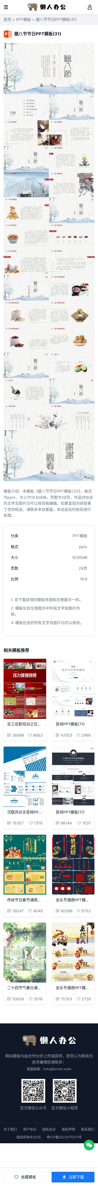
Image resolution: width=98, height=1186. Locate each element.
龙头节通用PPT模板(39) (73, 900)
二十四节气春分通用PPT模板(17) (25, 987)
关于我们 (10, 1129)
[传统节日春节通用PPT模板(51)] (25, 865)
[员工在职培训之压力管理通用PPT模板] (25, 689)
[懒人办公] (47, 6)
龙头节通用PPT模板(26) (73, 987)
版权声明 (68, 1129)
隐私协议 (49, 1129)
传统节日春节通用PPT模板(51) (25, 900)
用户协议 (29, 1129)
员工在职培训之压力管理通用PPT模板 (25, 724)
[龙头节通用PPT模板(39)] (73, 865)
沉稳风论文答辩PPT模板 (25, 812)
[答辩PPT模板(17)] (73, 777)
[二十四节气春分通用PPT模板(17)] (25, 952)
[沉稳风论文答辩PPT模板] (25, 777)
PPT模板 (23, 19)
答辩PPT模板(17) (70, 812)
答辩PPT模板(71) (70, 724)
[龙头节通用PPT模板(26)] (73, 952)
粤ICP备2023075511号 (64, 1137)
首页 (7, 19)
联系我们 (87, 1129)
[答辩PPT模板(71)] (73, 689)
